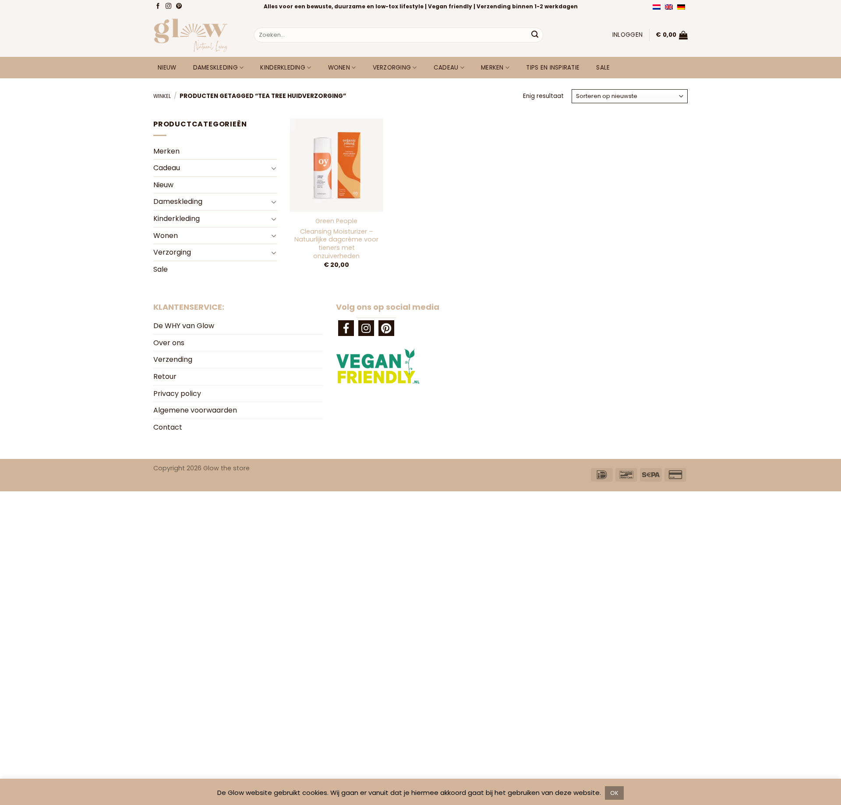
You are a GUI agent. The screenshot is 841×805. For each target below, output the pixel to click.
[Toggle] (273, 168)
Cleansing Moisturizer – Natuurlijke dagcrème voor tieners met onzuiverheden (336, 244)
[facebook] (346, 328)
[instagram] (366, 328)
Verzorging (392, 67)
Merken (492, 67)
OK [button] (614, 793)
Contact (167, 427)
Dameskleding (215, 67)
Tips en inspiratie (553, 67)
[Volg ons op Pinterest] (180, 7)
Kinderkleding (282, 67)
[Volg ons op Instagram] (169, 7)
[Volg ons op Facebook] (159, 7)
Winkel (162, 96)
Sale (603, 67)
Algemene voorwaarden (195, 410)
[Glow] (197, 35)
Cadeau (446, 67)
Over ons (168, 343)
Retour (165, 376)
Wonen (339, 67)
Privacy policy (177, 393)
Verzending (172, 359)
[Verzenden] (534, 35)
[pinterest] (386, 328)
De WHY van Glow (183, 326)
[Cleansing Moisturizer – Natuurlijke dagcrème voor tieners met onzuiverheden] (336, 165)
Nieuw (167, 67)
